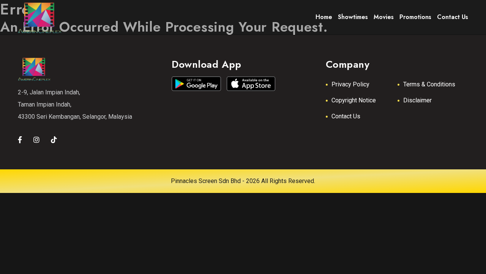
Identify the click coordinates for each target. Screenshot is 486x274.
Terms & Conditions (429, 84)
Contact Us (345, 116)
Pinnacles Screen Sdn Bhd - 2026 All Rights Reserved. (243, 181)
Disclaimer (417, 100)
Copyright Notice (353, 100)
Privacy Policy (350, 84)
